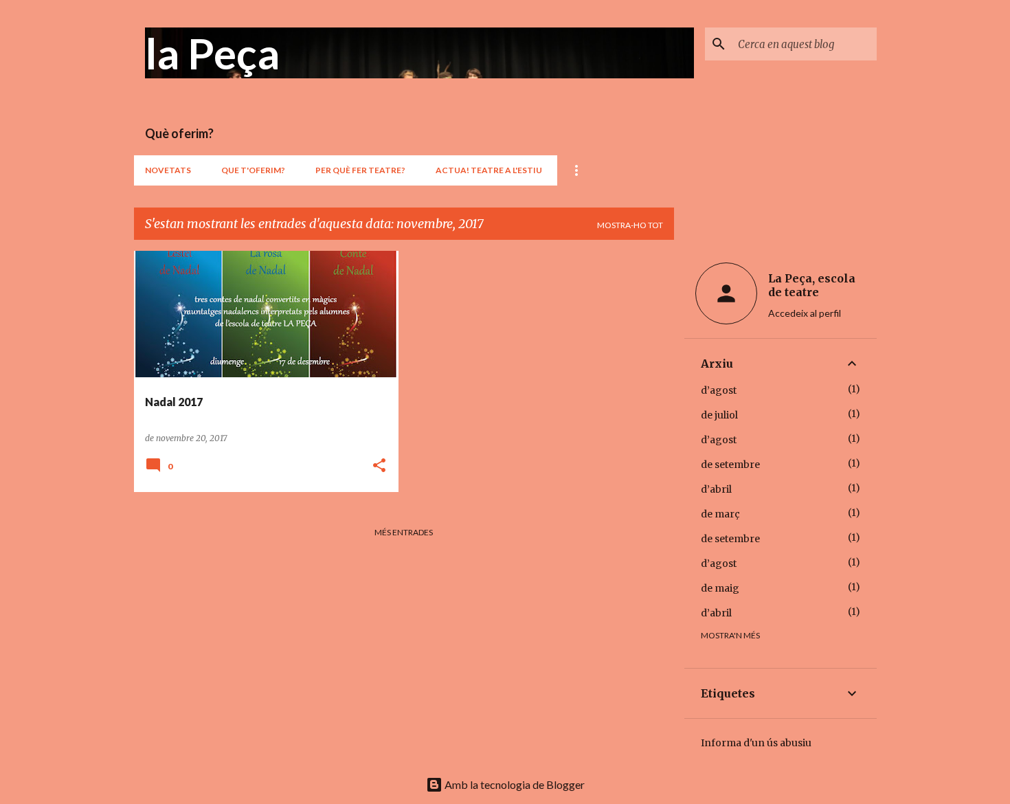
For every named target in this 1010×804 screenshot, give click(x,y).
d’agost (719, 390)
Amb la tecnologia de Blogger (513, 784)
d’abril (716, 489)
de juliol (719, 415)
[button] (379, 466)
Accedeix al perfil (804, 313)
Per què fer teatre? (360, 170)
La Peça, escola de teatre (811, 285)
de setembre (730, 464)
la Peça (212, 52)
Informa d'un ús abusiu (756, 743)
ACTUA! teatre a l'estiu (489, 170)
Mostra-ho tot (630, 225)
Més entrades (403, 532)
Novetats (168, 170)
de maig (720, 588)
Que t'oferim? (253, 170)
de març (720, 514)
